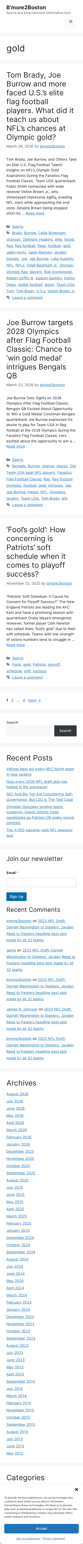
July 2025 (14, 1187)
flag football (25, 246)
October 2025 (18, 1166)
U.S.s (40, 291)
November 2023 (20, 1324)
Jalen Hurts (16, 252)
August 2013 (17, 1432)
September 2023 (20, 1338)
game (11, 950)
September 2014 (20, 1381)
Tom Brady (25, 291)
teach (49, 285)
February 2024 (18, 1302)
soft (27, 671)
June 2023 (15, 1360)
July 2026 (14, 1101)
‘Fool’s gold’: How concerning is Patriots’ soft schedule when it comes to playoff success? (36, 551)
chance (48, 466)
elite (58, 239)
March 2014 (16, 1396)
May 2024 (15, 1281)
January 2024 (18, 1309)
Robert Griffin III (19, 278)
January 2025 (18, 1230)
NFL (9, 265)
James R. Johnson (22, 1009)
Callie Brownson (52, 233)
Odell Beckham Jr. (42, 265)
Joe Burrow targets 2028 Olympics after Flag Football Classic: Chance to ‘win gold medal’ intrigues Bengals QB (39, 349)
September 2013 (20, 1424)
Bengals (19, 466)
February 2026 (18, 1137)
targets (12, 498)
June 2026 (15, 1108)
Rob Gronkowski (58, 272)
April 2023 (15, 1374)
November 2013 (20, 1410)
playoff (54, 664)
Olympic (66, 265)
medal (33, 492)
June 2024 (15, 1274)
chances (13, 239)
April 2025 (15, 1209)
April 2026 (15, 1123)
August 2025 (17, 1180)
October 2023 (18, 1331)
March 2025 (16, 1216)
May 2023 (15, 1367)
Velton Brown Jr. (61, 291)
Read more (35, 213)
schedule (14, 671)
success (40, 671)
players (36, 272)
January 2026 (18, 1144)
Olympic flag (16, 272)
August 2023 (17, 1345)
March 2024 (16, 1295)
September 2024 (20, 1252)
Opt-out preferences (28, 1538)
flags (41, 246)
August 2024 (17, 1259)
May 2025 (14, 1202)
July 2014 (14, 1389)
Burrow (30, 233)
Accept (41, 1528)
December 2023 (20, 1317)
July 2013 (14, 1439)
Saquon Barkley (48, 278)
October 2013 (18, 1417)
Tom (10, 291)
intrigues (55, 485)
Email (12, 873)
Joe (24, 259)
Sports (17, 226)
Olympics (57, 492)
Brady (17, 233)
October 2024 (18, 1245)
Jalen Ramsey (40, 252)
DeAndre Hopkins (38, 239)
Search (12, 722)
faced (69, 239)
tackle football (30, 285)
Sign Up (16, 896)
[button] (76, 1489)
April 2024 (15, 1288)
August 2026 (17, 1094)
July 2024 (14, 1266)
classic (62, 466)
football (54, 246)
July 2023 (14, 1353)
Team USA (65, 285)
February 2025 (18, 1223)
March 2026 (16, 1130)
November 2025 (20, 1159)
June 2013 (15, 1446)
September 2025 (20, 1173)
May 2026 (15, 1115)
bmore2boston (18, 921)
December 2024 (20, 1238)
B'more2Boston (26, 7)
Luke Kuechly (62, 259)
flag (9, 246)
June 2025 (15, 1195)
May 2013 (14, 1453)
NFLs (20, 265)
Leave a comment (27, 297)
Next (34, 700)
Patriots (39, 664)
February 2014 (18, 1403)
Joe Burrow (39, 259)
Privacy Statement (54, 1538)
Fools (16, 664)
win (64, 498)
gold (66, 246)
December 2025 (20, 1151)
